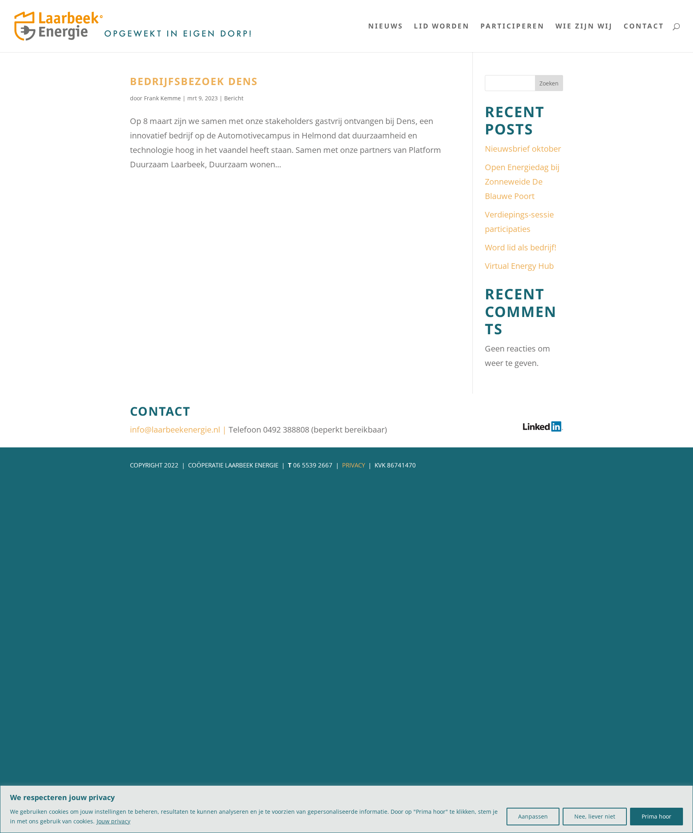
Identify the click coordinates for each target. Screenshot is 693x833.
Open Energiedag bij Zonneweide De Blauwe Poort (522, 181)
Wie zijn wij (584, 26)
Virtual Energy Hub (519, 265)
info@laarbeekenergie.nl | (179, 429)
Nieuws (385, 26)
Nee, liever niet (594, 816)
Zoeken (549, 83)
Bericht (233, 98)
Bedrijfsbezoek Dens (194, 81)
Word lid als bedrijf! (520, 247)
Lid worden (442, 26)
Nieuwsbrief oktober (523, 148)
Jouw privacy (113, 821)
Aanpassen (533, 816)
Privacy (353, 465)
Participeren (512, 26)
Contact (644, 26)
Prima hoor (656, 816)
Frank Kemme (162, 98)
